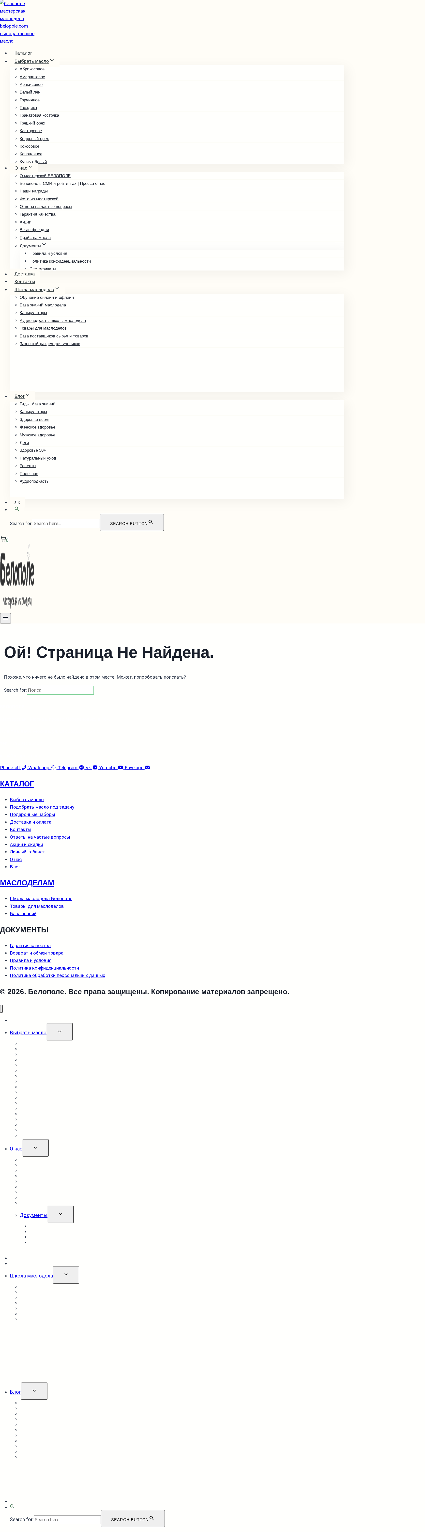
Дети (24, 442)
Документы (33, 1215)
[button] (17, 509)
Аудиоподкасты (34, 481)
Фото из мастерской (39, 199)
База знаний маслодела (43, 305)
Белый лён (30, 92)
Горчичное (30, 100)
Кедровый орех (34, 138)
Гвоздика (28, 107)
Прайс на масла (35, 237)
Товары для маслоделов (43, 328)
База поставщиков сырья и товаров (54, 336)
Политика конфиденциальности (60, 261)
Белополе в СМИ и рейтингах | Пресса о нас (62, 183)
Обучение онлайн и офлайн (47, 297)
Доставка (25, 274)
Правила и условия (48, 253)
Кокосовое (29, 146)
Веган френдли (34, 229)
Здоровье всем (34, 419)
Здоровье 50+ (33, 450)
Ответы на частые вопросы (46, 206)
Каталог (23, 53)
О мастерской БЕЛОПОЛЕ (45, 176)
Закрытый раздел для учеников (50, 343)
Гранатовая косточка (39, 115)
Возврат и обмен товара (58, 1242)
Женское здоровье (37, 427)
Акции (25, 222)
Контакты (25, 281)
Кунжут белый (33, 162)
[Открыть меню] (5, 618)
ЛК (17, 502)
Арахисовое (31, 84)
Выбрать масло (28, 1033)
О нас (16, 1149)
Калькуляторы (33, 312)
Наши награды (34, 191)
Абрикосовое (32, 69)
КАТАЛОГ (17, 784)
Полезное (29, 473)
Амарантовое (32, 77)
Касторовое (31, 130)
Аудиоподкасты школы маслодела (53, 320)
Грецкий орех (32, 123)
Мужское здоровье (37, 435)
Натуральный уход (38, 458)
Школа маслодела (31, 1276)
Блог (15, 1392)
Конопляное (31, 154)
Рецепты (28, 465)
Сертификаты (43, 269)
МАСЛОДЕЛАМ (27, 883)
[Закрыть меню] (1, 1009)
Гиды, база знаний (38, 404)
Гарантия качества (37, 214)
